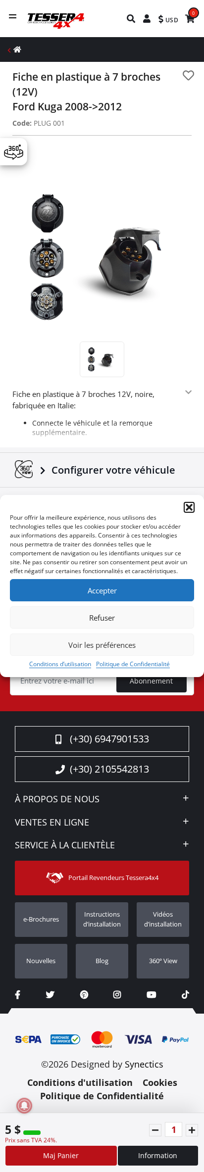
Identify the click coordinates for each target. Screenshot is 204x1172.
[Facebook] (17, 994)
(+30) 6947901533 (109, 738)
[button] (189, 507)
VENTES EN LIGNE (52, 822)
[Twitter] (50, 994)
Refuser (102, 618)
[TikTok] (185, 994)
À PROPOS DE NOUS (57, 799)
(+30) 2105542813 (109, 769)
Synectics (144, 1064)
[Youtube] (151, 994)
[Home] (17, 49)
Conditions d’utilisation (60, 664)
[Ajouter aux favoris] (188, 75)
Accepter (102, 590)
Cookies (160, 1082)
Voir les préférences (102, 645)
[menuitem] (131, 18)
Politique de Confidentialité (133, 664)
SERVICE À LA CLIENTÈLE (65, 845)
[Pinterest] (84, 994)
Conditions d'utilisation (80, 1082)
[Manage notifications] (24, 1106)
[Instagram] (117, 994)
